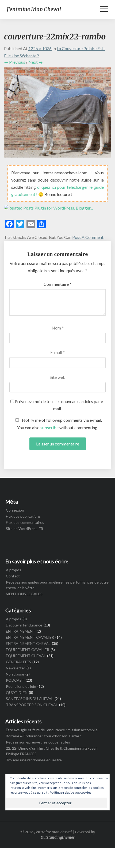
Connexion (15, 510)
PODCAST (15, 680)
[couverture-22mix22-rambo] (57, 113)
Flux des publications (23, 516)
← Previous (14, 62)
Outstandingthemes (58, 837)
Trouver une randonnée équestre (34, 760)
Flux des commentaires (25, 522)
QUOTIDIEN (17, 692)
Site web (58, 377)
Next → (35, 62)
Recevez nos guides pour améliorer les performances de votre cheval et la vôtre (57, 585)
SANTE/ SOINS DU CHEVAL (29, 698)
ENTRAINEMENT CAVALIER (30, 637)
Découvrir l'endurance (24, 625)
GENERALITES (18, 662)
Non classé (15, 674)
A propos (13, 570)
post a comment (87, 237)
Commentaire (57, 284)
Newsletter (15, 668)
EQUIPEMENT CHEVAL (26, 655)
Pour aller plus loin (21, 686)
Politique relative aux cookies (70, 792)
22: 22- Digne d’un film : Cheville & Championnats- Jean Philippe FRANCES (52, 751)
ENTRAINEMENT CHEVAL (28, 643)
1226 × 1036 (40, 48)
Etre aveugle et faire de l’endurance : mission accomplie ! (53, 730)
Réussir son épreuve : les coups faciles (38, 742)
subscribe (49, 427)
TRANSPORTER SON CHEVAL (32, 704)
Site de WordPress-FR (24, 528)
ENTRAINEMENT (20, 631)
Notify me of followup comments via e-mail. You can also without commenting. (59, 423)
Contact (13, 576)
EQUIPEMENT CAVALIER (27, 649)
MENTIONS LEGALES (24, 594)
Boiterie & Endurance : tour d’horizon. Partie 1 (44, 736)
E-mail (57, 352)
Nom (58, 327)
